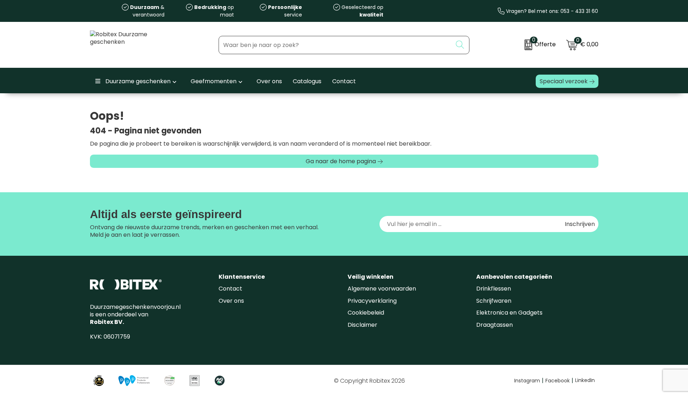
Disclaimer (362, 325)
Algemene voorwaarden (382, 288)
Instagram (529, 381)
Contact (230, 288)
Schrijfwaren (493, 301)
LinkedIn (585, 380)
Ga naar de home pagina (341, 161)
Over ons (231, 301)
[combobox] (336, 45)
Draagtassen (494, 325)
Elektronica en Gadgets (509, 312)
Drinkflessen (493, 288)
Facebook (559, 381)
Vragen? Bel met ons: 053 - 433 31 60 (551, 11)
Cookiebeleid (366, 312)
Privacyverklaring (372, 301)
